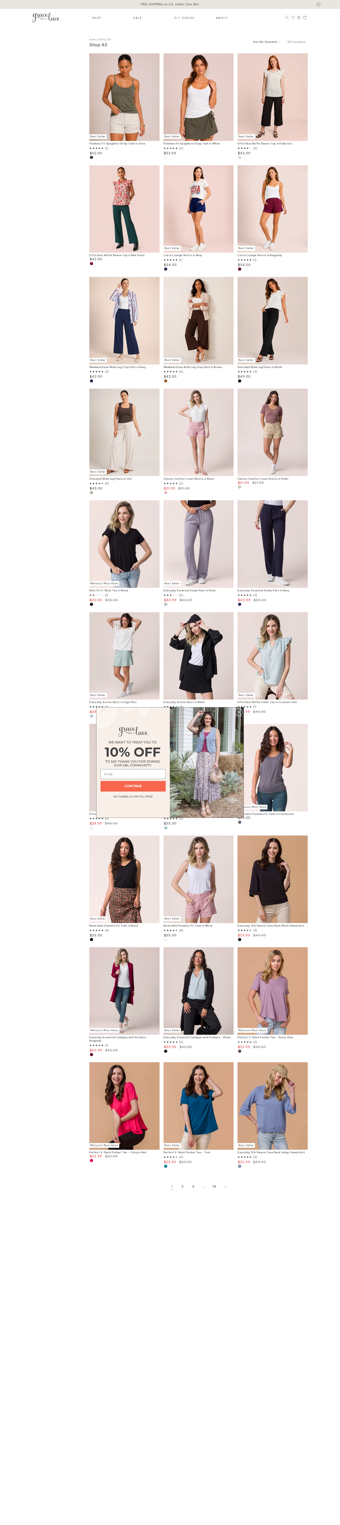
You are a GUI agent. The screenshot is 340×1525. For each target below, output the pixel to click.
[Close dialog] (238, 712)
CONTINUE (133, 786)
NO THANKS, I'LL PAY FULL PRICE (133, 795)
